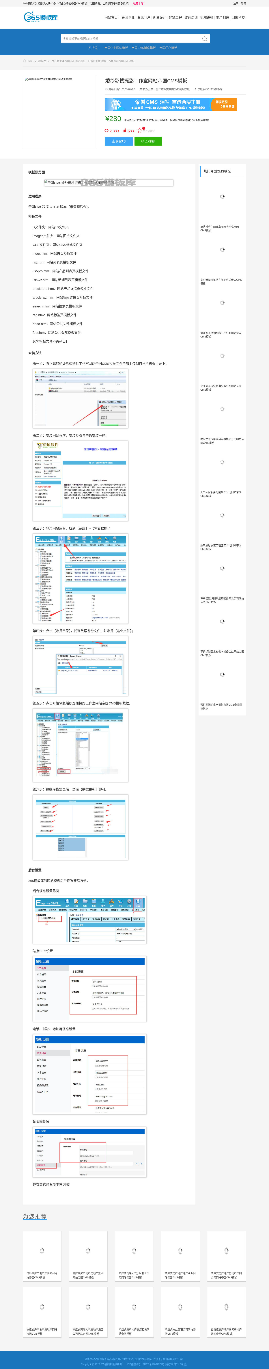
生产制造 (222, 17)
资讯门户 (143, 17)
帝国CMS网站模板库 (43, 16)
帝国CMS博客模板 (144, 47)
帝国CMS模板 (134, 120)
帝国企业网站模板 (116, 47)
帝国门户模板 (168, 47)
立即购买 (148, 141)
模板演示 (119, 141)
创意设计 (159, 17)
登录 (243, 3)
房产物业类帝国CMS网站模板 (69, 61)
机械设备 (206, 17)
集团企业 (128, 17)
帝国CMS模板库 (36, 61)
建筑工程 (175, 17)
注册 (235, 3)
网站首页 (111, 17)
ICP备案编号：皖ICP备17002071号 (145, 1364)
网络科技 (238, 17)
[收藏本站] (138, 3)
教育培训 (191, 17)
